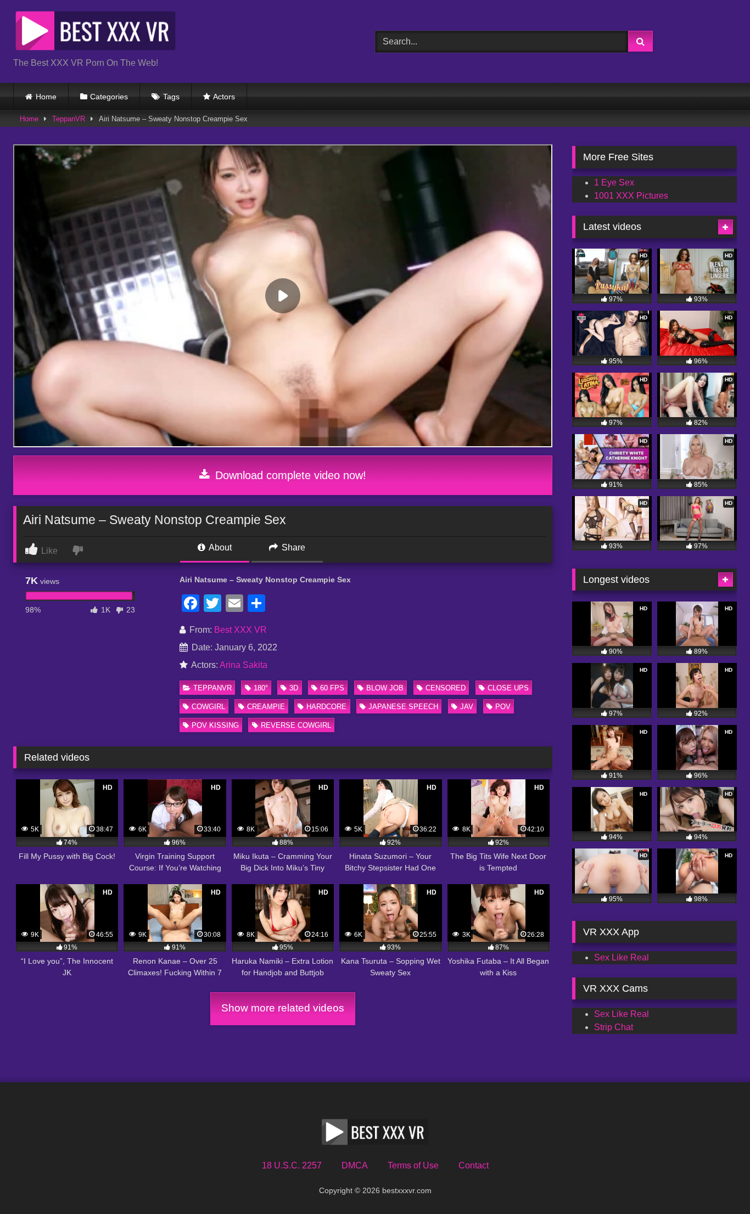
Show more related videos (282, 1008)
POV (503, 706)
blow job (385, 688)
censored (446, 688)
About (219, 547)
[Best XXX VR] (95, 33)
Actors (224, 96)
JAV (466, 706)
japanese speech (403, 706)
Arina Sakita (243, 665)
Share (292, 547)
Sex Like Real (621, 957)
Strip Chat (613, 1027)
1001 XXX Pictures (631, 195)
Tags (171, 96)
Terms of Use (413, 1165)
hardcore (326, 706)
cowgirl (208, 706)
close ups (508, 688)
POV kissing (215, 725)
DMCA (355, 1165)
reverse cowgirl (296, 725)
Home (46, 96)
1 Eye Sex (614, 182)
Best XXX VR (240, 629)
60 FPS (332, 688)
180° (261, 688)
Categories (109, 96)
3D (293, 688)
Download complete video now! (289, 475)
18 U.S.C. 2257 (292, 1165)
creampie (266, 706)
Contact (473, 1165)
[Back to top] (716, 1181)
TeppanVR (68, 119)
